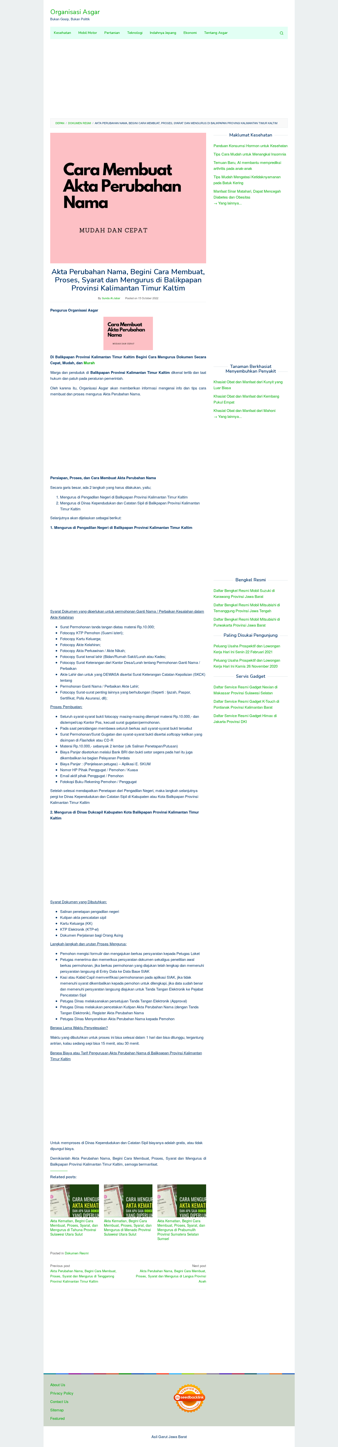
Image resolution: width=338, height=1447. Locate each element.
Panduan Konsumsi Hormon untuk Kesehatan (251, 145)
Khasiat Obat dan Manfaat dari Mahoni (244, 410)
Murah (89, 362)
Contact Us (59, 1401)
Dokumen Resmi (77, 1253)
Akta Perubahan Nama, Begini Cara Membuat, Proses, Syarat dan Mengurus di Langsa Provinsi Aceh (171, 1273)
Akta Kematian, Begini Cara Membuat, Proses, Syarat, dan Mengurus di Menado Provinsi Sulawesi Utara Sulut (128, 1227)
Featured (57, 1418)
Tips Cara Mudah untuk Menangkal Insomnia (250, 154)
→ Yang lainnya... (228, 202)
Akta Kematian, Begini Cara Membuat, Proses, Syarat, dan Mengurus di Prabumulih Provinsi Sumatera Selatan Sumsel (181, 1229)
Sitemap (57, 1409)
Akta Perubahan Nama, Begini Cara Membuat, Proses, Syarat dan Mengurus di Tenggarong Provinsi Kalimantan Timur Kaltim (83, 1273)
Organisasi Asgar (75, 12)
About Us (57, 1384)
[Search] (281, 33)
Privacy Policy (61, 1393)
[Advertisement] (169, 78)
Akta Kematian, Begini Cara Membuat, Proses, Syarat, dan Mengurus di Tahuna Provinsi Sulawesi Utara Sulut (74, 1227)
